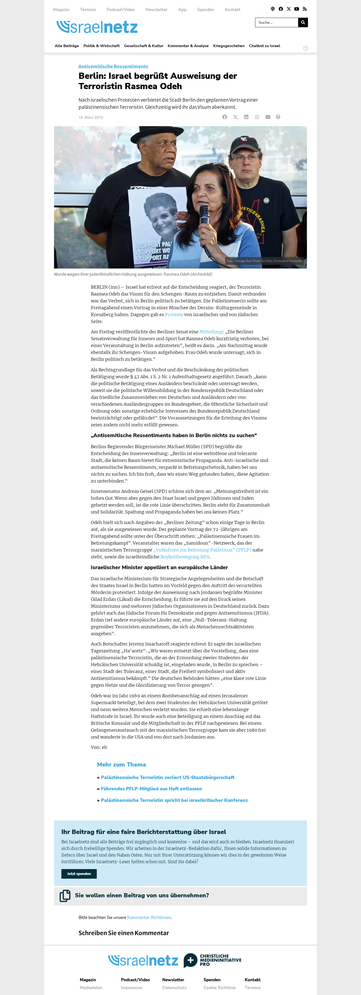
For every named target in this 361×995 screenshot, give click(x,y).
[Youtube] (297, 9)
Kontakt (232, 10)
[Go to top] (305, 50)
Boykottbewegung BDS (184, 557)
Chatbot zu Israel (264, 45)
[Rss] (305, 9)
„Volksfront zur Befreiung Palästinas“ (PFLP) (202, 550)
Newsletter (156, 10)
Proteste (174, 314)
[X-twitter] (289, 9)
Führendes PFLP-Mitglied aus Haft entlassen (151, 789)
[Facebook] (281, 9)
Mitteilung (210, 332)
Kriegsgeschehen (229, 45)
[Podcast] (273, 9)
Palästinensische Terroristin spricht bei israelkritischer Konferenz (174, 800)
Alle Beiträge (67, 45)
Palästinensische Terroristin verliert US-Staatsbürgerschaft (168, 777)
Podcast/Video (121, 10)
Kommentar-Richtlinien (149, 917)
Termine (88, 10)
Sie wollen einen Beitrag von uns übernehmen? (142, 895)
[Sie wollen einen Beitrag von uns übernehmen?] (65, 896)
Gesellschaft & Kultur (143, 45)
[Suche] (303, 22)
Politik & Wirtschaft (101, 45)
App (182, 10)
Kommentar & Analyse (188, 45)
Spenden (205, 10)
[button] (225, 116)
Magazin (61, 10)
